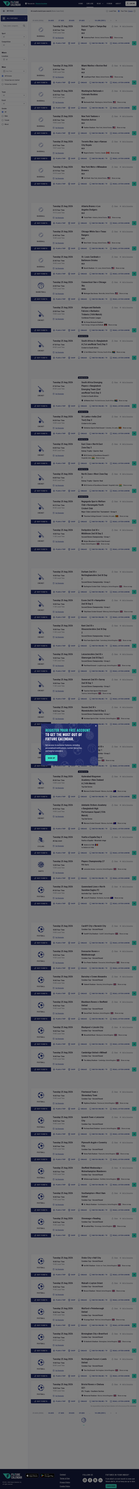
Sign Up (51, 758)
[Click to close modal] (96, 726)
